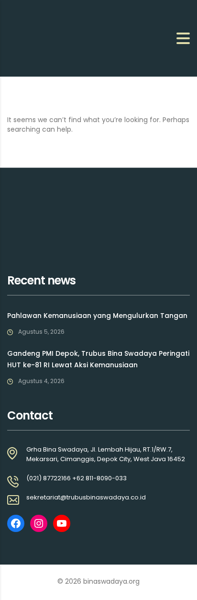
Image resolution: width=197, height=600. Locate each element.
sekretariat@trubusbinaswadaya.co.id (86, 497)
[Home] (55, 38)
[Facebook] (15, 523)
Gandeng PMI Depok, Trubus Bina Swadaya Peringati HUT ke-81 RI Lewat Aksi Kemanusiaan (98, 359)
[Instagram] (38, 523)
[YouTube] (61, 523)
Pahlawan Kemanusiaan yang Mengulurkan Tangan (97, 315)
